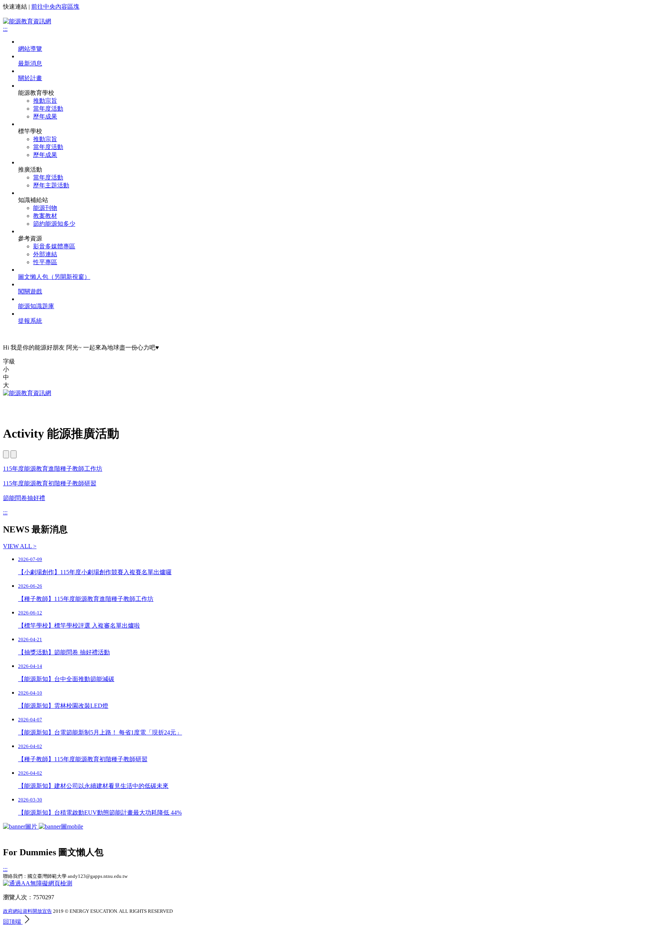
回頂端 (13, 921)
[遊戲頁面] (43, 826)
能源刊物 (45, 208)
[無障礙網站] (37, 883)
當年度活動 (48, 108)
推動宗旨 (45, 100)
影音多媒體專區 (54, 246)
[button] (325, 370)
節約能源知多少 (54, 223)
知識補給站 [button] (33, 200)
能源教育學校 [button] (36, 93)
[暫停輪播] (14, 454)
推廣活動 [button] (30, 169)
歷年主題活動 (51, 185)
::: (5, 29)
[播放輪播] (6, 454)
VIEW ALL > (19, 546)
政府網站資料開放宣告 (27, 911)
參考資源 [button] (30, 238)
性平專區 (45, 262)
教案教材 (45, 216)
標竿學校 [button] (30, 131)
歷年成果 (45, 116)
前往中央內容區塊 (55, 6)
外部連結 (45, 254)
